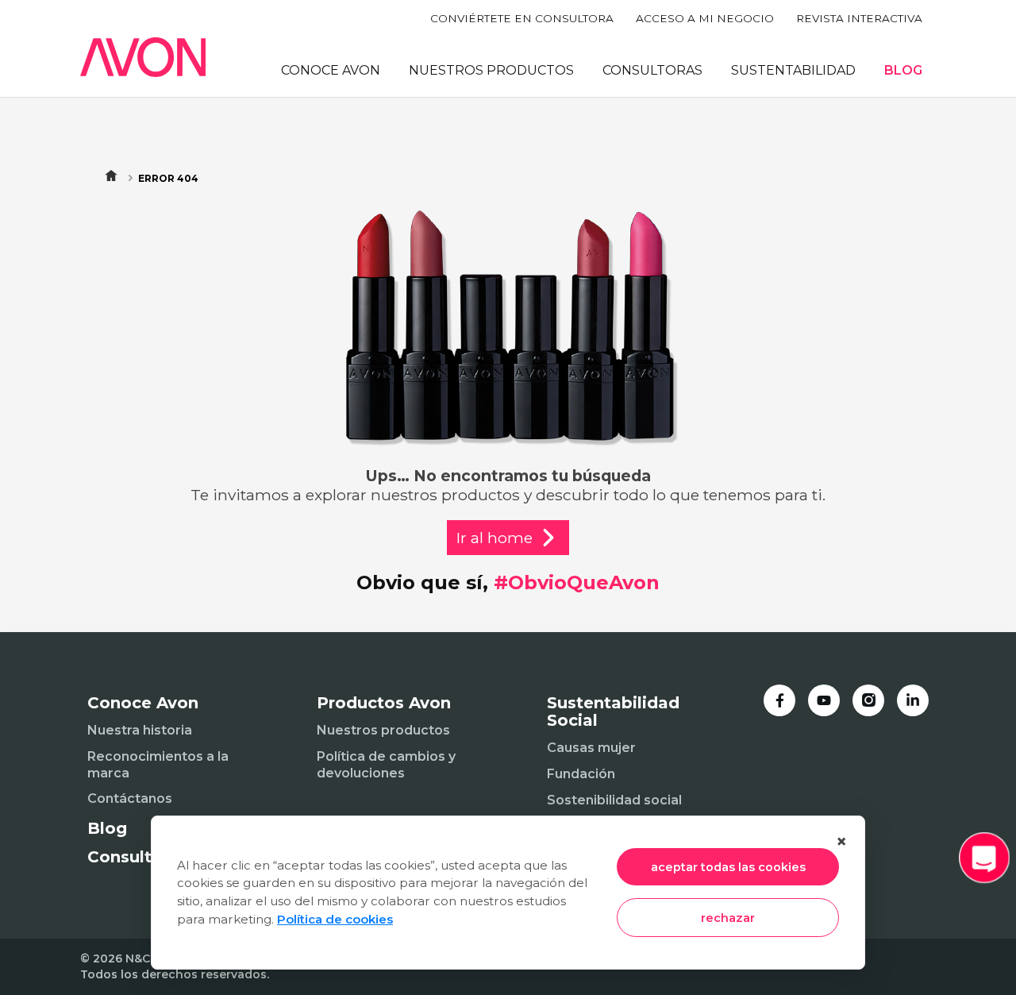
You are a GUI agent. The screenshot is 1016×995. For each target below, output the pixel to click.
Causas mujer (591, 747)
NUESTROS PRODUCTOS (491, 70)
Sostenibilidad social (614, 800)
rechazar (728, 918)
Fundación (581, 773)
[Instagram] (868, 700)
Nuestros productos (383, 730)
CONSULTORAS (652, 70)
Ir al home (494, 537)
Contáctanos (129, 798)
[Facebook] (779, 700)
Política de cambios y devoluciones (386, 765)
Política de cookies (335, 919)
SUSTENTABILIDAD (793, 70)
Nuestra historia (139, 730)
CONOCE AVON (330, 70)
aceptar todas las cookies (728, 867)
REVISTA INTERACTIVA (859, 18)
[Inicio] (142, 57)
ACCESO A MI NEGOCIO (705, 18)
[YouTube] (824, 700)
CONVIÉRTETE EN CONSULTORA (522, 18)
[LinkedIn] (913, 700)
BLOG (903, 70)
